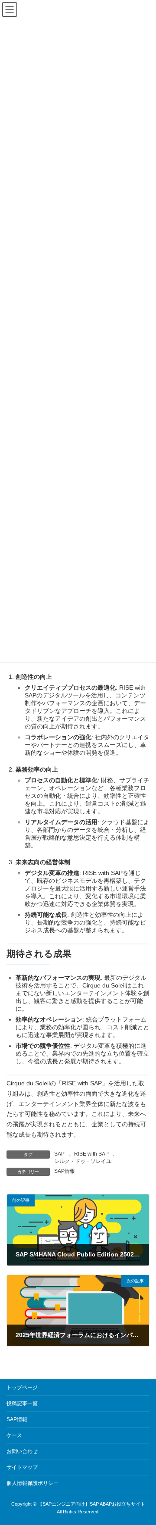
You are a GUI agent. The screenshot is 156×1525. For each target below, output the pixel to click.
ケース (14, 1435)
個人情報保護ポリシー (32, 1483)
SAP (59, 1154)
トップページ (22, 1387)
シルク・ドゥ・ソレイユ (82, 1161)
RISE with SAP (91, 1154)
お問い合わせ (22, 1451)
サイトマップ (22, 1467)
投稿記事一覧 (22, 1403)
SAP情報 (64, 1171)
